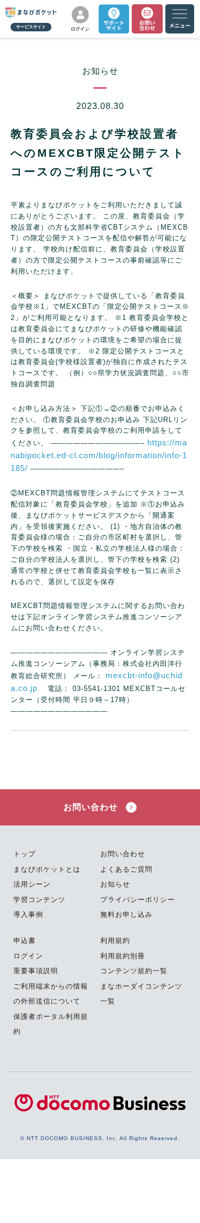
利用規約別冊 (122, 956)
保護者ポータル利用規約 (50, 1024)
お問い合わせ (92, 807)
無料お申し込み (126, 914)
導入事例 (28, 914)
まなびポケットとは (47, 869)
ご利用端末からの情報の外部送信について (50, 994)
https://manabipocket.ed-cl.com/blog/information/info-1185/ (99, 455)
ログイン (28, 956)
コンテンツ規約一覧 (133, 971)
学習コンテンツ (39, 900)
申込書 (24, 940)
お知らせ (115, 884)
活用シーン (32, 884)
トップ (24, 854)
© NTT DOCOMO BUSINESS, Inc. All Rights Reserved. (100, 1138)
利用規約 (115, 940)
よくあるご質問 (126, 869)
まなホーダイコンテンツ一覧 (141, 994)
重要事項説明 (35, 971)
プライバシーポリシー (137, 900)
